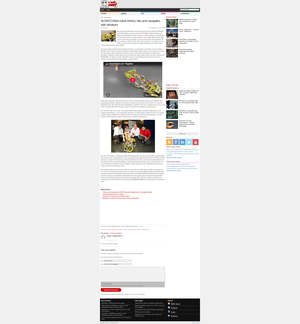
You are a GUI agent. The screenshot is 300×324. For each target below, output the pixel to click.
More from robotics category (174, 157)
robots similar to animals (126, 229)
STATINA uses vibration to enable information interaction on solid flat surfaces (115, 306)
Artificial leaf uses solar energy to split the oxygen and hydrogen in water (148, 315)
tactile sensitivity (134, 229)
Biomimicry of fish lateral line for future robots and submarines (121, 198)
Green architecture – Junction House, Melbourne (189, 30)
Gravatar (132, 294)
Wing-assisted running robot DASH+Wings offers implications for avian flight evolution (127, 192)
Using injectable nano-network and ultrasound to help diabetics (181, 168)
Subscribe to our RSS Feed (169, 142)
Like (173, 312)
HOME (102, 10)
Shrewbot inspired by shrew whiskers (113, 194)
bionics (163, 13)
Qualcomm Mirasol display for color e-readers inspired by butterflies (189, 92)
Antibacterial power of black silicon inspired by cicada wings (188, 21)
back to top (182, 133)
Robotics (110, 17)
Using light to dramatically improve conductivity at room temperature (188, 41)
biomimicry (110, 229)
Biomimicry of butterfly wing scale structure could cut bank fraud (189, 112)
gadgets (123, 13)
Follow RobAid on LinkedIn (182, 142)
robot (120, 229)
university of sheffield (142, 229)
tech (142, 13)
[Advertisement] (133, 211)
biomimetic (105, 229)
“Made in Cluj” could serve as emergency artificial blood (149, 303)
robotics (104, 13)
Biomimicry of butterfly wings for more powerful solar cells (188, 101)
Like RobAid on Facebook (176, 142)
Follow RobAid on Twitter (189, 142)
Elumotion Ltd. (157, 105)
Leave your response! (116, 233)
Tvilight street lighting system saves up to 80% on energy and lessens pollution (150, 306)
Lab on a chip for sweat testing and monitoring (177, 164)
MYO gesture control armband (117, 303)
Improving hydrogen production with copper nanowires (186, 51)
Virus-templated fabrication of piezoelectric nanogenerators (181, 166)
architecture (185, 13)
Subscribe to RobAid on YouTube (195, 142)
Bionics (105, 17)
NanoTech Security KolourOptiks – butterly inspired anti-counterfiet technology (186, 123)
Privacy (198, 322)
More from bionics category (173, 170)
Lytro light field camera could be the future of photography (149, 309)
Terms (193, 322)
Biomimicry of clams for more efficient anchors (116, 196)
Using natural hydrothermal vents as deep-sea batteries (179, 151)
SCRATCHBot (144, 33)
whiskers (147, 229)
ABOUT (108, 10)
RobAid (108, 322)
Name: (102, 260)
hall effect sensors (115, 229)
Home (102, 17)
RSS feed (175, 303)
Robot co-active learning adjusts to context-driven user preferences (182, 149)
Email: (102, 264)
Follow (174, 307)
